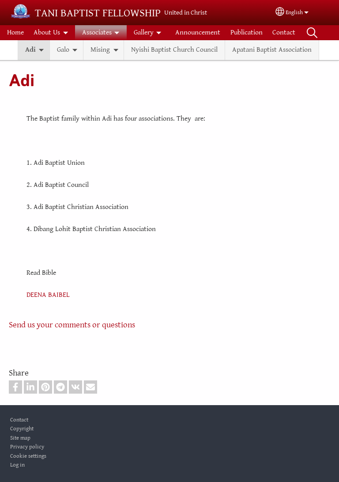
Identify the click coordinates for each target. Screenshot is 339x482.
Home (15, 32)
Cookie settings (28, 456)
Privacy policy (27, 447)
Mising (100, 50)
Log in (17, 465)
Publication (246, 32)
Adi (30, 50)
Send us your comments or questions (72, 325)
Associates (97, 32)
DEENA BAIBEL (48, 295)
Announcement (197, 32)
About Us (47, 32)
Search (312, 32)
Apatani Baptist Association (272, 50)
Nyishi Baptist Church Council (174, 50)
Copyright (22, 428)
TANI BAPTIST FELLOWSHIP (98, 13)
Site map (20, 438)
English (294, 12)
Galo (63, 50)
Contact (283, 32)
